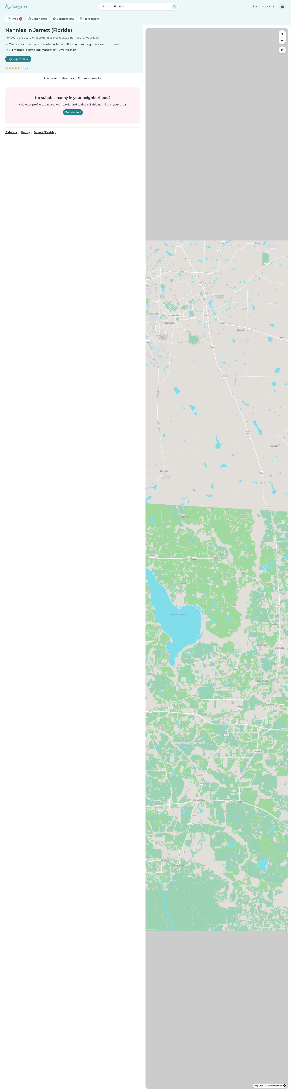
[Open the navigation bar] (282, 6)
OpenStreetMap (274, 1085)
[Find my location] (282, 50)
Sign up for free (18, 59)
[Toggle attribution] (285, 1086)
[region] (217, 558)
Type (16, 18)
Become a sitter (263, 6)
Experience (39, 18)
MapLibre (258, 1085)
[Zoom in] (282, 33)
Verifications (65, 18)
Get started (73, 112)
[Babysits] (16, 6)
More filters (91, 18)
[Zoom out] (282, 40)
